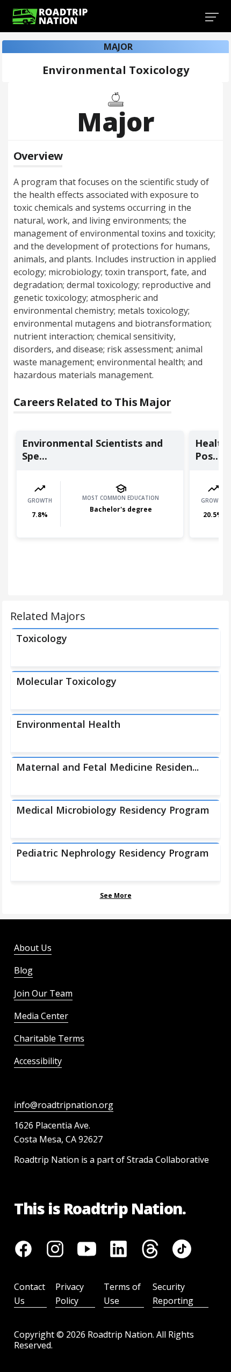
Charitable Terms (49, 1038)
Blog (23, 970)
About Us (33, 948)
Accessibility (38, 1061)
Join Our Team (43, 993)
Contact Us (29, 1294)
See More (116, 895)
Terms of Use (122, 1294)
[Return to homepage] (50, 16)
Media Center (41, 1016)
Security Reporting (173, 1294)
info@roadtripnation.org (63, 1105)
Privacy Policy (69, 1294)
